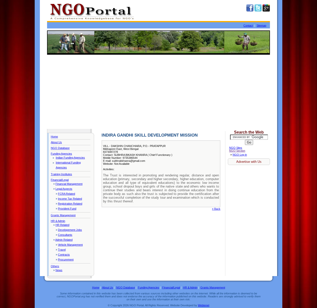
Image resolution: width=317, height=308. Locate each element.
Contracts (64, 254)
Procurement (66, 259)
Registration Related (70, 203)
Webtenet (203, 305)
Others (55, 266)
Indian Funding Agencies (70, 157)
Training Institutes (61, 174)
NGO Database (60, 147)
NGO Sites (235, 147)
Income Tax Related (70, 198)
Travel (62, 249)
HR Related (62, 224)
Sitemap (261, 25)
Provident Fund (67, 208)
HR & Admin (58, 220)
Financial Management (68, 183)
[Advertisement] (158, 91)
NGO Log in (240, 154)
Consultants (65, 234)
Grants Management (63, 215)
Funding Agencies (61, 153)
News (58, 270)
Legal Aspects (63, 188)
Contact (248, 25)
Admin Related (64, 239)
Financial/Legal (60, 179)
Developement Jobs (70, 229)
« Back (216, 208)
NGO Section (237, 150)
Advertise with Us (249, 162)
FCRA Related (66, 193)
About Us (56, 142)
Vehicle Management (70, 244)
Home (54, 136)
